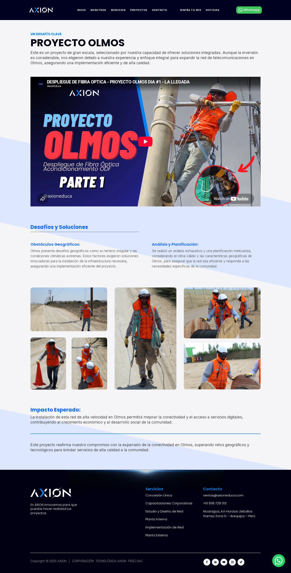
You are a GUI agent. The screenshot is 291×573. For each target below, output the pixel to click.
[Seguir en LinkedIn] (215, 562)
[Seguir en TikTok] (241, 562)
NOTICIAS (212, 10)
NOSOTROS (98, 10)
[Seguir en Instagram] (232, 562)
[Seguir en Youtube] (223, 562)
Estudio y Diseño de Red (164, 511)
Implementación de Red (165, 527)
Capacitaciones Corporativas (169, 503)
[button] (278, 560)
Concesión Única (159, 495)
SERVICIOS (118, 10)
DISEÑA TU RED (190, 10)
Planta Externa (157, 535)
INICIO (81, 10)
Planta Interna (156, 519)
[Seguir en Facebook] (206, 562)
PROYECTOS (138, 10)
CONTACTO (159, 10)
